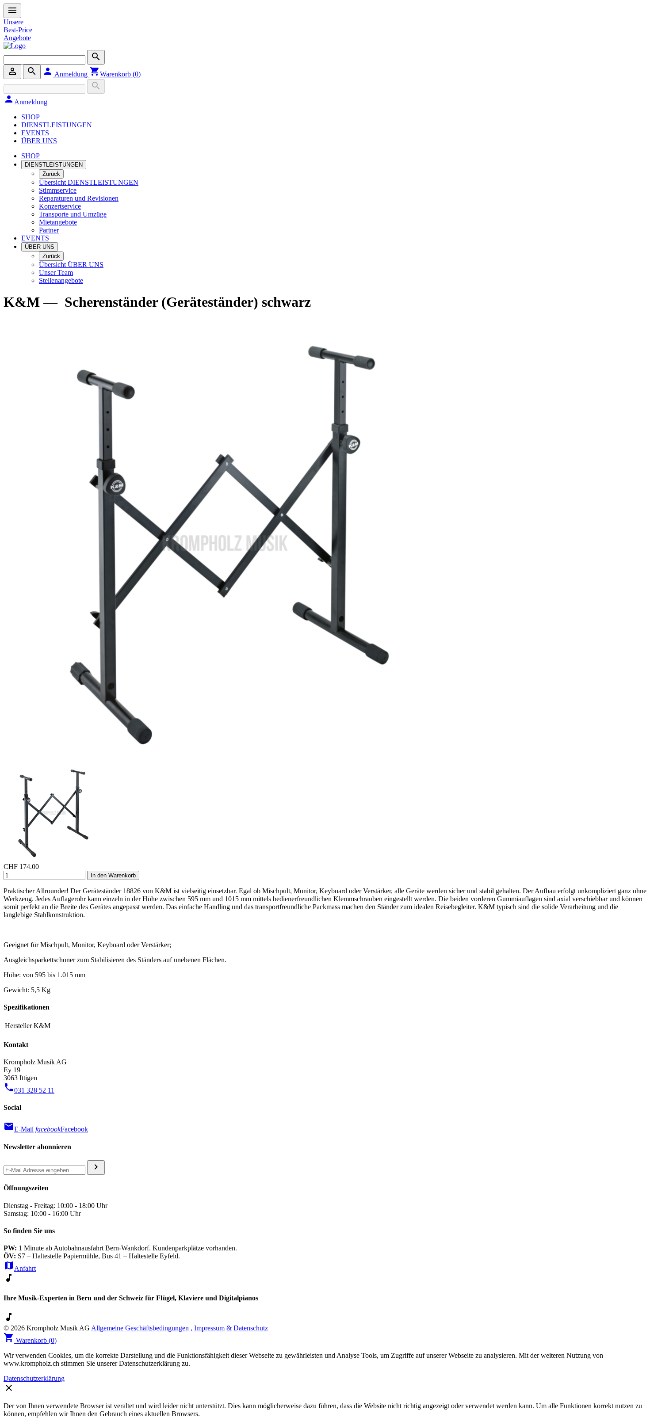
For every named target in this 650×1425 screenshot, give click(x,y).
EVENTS (35, 133)
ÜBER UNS (39, 141)
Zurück (51, 174)
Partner (49, 230)
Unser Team (56, 272)
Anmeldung (65, 74)
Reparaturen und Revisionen (79, 198)
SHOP (30, 117)
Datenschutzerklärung (34, 1378)
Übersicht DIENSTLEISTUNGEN (88, 182)
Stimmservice (57, 190)
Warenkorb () (115, 74)
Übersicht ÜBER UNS (71, 264)
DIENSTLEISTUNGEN (56, 125)
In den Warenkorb (113, 875)
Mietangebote (58, 222)
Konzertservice (60, 206)
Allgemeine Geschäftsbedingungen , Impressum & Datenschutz (179, 1328)
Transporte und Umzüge (73, 214)
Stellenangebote (61, 280)
